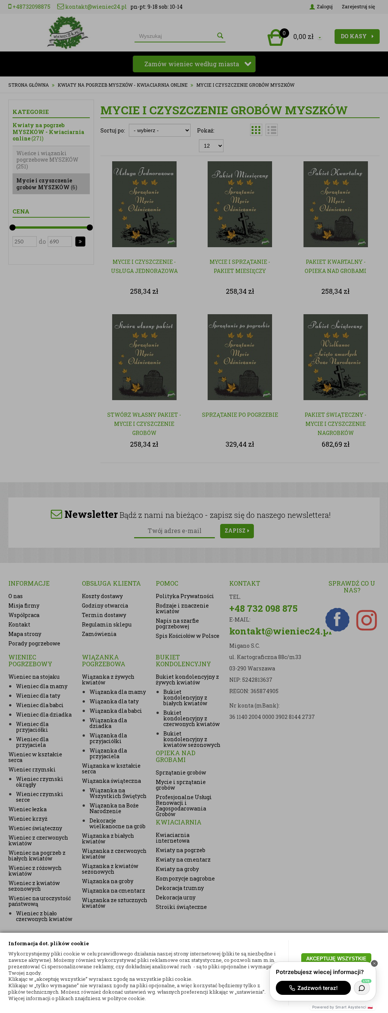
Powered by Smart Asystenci (342, 1007)
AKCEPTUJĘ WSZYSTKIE (336, 959)
